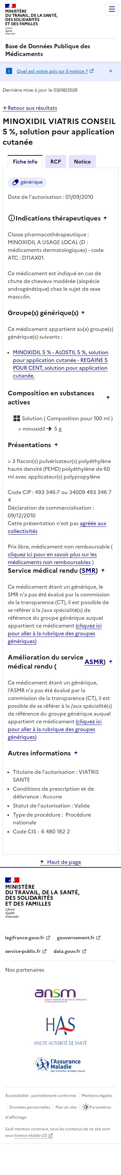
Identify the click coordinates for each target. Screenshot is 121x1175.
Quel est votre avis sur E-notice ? (52, 71)
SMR (89, 570)
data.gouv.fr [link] (67, 951)
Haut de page (64, 862)
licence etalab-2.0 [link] (30, 1135)
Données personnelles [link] (29, 1107)
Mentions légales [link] (97, 1096)
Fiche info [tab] (25, 161)
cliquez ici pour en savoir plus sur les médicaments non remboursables (52, 558)
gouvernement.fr (76, 937)
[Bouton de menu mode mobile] (112, 9)
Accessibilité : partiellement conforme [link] (40, 1096)
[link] (60, 50)
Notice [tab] (82, 161)
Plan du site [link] (65, 1107)
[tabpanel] (60, 510)
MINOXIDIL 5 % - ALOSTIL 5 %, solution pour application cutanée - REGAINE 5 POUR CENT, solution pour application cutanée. (60, 363)
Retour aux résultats (32, 108)
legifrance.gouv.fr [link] (24, 937)
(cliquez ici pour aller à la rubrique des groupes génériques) (55, 633)
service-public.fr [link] (23, 951)
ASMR (94, 661)
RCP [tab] (55, 161)
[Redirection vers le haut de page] (106, 218)
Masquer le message (111, 71)
